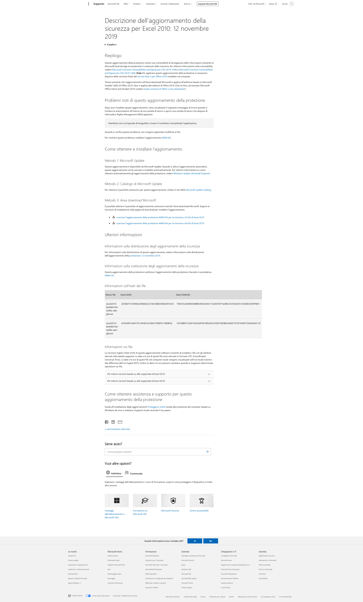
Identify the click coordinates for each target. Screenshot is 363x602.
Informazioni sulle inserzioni (247, 597)
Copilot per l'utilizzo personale (78, 569)
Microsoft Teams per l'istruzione (156, 565)
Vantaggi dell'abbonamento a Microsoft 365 (114, 514)
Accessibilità (263, 578)
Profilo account (113, 556)
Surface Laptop (73, 560)
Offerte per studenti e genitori (155, 583)
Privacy (203, 597)
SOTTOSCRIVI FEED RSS (118, 429)
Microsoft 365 (113, 4)
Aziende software (227, 583)
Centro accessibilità (199, 510)
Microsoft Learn (226, 560)
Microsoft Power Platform (230, 578)
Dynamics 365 (186, 569)
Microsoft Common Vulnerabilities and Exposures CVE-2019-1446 (144, 69)
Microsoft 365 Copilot (189, 578)
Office (126, 4)
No (210, 540)
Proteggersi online (157, 406)
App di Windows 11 (74, 583)
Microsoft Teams (187, 583)
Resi (109, 569)
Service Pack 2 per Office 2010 (152, 76)
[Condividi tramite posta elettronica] (118, 421)
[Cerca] (207, 451)
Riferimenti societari (173, 597)
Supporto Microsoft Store (116, 565)
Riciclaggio (111, 578)
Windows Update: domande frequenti (191, 173)
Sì (195, 540)
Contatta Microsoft (190, 597)
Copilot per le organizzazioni (78, 565)
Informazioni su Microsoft (267, 560)
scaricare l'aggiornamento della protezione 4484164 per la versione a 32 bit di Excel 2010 (160, 217)
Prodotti (136, 4)
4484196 (166, 137)
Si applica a (111, 44)
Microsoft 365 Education (153, 569)
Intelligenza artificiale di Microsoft (193, 556)
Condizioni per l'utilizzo (217, 597)
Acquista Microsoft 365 (207, 4)
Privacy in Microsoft (265, 569)
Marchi (231, 597)
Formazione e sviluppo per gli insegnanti (159, 578)
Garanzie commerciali (115, 583)
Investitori (262, 574)
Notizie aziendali (264, 565)
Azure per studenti (151, 587)
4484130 (109, 275)
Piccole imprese (187, 587)
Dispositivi (150, 4)
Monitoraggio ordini (114, 574)
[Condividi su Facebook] (107, 421)
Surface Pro (72, 556)
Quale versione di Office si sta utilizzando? (164, 88)
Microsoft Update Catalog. (198, 189)
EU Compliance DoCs (268, 597)
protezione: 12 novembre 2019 (145, 255)
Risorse (187, 4)
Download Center (114, 560)
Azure (183, 565)
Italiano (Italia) (77, 595)
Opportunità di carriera (267, 556)
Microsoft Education (152, 556)
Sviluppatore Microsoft (229, 556)
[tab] (114, 473)
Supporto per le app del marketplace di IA (235, 565)
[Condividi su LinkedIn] (112, 421)
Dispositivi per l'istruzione (154, 560)
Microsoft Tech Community (230, 569)
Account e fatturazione (170, 4)
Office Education (151, 574)
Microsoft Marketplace (229, 574)
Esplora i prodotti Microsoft (77, 578)
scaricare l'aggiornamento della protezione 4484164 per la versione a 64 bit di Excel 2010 (160, 223)
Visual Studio (225, 587)
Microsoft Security (170, 510)
